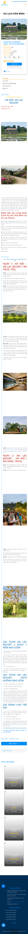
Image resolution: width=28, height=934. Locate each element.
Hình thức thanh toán (11, 910)
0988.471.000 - (16, 1)
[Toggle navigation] (25, 4)
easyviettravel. (14, 931)
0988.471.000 (14, 901)
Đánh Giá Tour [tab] (7, 86)
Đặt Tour (14, 64)
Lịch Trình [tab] (5, 81)
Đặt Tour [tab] (5, 88)
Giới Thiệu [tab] (5, 78)
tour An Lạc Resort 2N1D (11, 449)
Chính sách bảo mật (11, 917)
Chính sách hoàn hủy (11, 912)
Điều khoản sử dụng (11, 914)
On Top (25, 931)
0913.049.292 (23, 1)
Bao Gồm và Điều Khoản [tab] (9, 83)
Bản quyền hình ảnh (11, 919)
